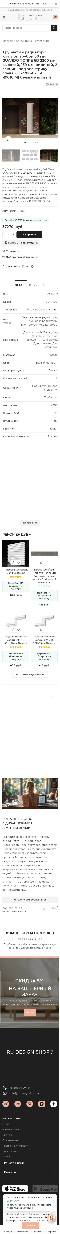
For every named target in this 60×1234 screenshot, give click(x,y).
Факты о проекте (12, 1129)
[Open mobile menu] (4, 17)
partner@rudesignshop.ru (14, 911)
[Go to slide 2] (28, 142)
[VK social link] (27, 266)
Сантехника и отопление (33, 40)
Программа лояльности (15, 1145)
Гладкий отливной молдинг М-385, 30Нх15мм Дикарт (44, 639)
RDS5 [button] (45, 3)
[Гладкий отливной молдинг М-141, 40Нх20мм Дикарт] (15, 620)
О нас (5, 1124)
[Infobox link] (55, 17)
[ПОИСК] (54, 28)
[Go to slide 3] (31, 142)
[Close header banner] (56, 4)
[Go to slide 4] (35, 142)
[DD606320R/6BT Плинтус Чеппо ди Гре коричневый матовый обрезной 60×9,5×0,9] (44, 553)
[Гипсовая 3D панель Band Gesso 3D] (15, 553)
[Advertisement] (30, 481)
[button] (5, 118)
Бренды (7, 1135)
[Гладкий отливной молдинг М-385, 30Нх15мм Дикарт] (44, 620)
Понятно (31, 1225)
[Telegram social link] (32, 266)
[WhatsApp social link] (23, 266)
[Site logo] (30, 17)
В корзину (29, 234)
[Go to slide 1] (25, 142)
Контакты (7, 1156)
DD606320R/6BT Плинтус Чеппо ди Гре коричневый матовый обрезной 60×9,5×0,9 (44, 576)
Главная (7, 40)
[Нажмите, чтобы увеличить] (8, 139)
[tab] (21, 284)
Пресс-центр (9, 1151)
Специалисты (10, 1140)
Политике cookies (44, 1220)
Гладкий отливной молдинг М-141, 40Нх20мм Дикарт (15, 639)
